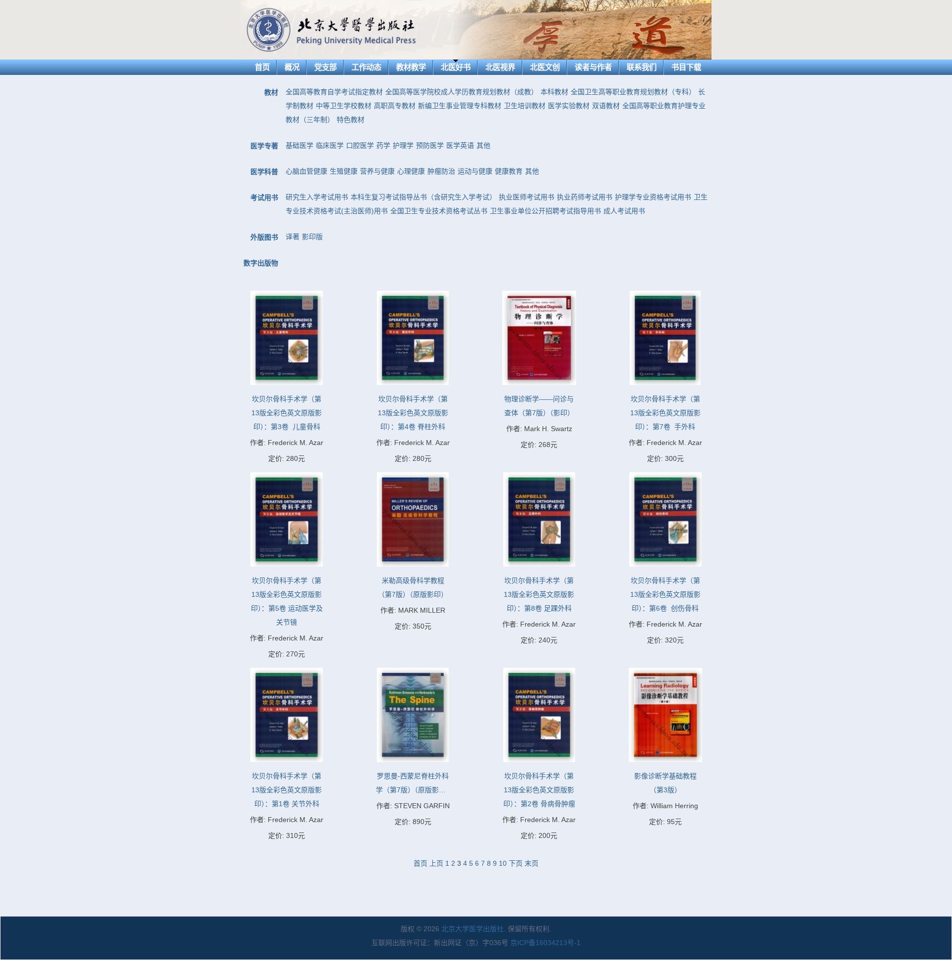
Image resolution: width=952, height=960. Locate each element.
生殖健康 (343, 171)
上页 (436, 863)
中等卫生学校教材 (343, 106)
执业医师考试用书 (526, 197)
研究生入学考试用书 (317, 197)
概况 (292, 67)
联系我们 (641, 67)
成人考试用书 (624, 211)
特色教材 (350, 120)
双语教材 (606, 106)
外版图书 (264, 237)
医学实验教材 (569, 106)
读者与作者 (593, 67)
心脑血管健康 (306, 171)
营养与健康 (377, 171)
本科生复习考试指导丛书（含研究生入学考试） (423, 197)
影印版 (312, 237)
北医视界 (500, 67)
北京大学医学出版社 (472, 929)
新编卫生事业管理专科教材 (459, 106)
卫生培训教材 (524, 106)
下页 (516, 863)
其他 (483, 145)
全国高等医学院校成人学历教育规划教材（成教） (461, 92)
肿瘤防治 (441, 171)
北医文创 (545, 67)
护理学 (403, 145)
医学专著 (264, 146)
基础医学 (299, 145)
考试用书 (264, 197)
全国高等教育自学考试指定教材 (334, 92)
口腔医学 (360, 145)
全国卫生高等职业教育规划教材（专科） (633, 92)
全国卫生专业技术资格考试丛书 (438, 211)
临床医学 (330, 145)
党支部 (325, 67)
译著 (292, 237)
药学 (383, 145)
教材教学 (411, 67)
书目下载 (686, 67)
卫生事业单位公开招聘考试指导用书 (545, 211)
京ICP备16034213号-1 (545, 943)
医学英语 (460, 145)
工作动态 (366, 67)
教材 (271, 92)
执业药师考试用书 (584, 197)
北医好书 (456, 67)
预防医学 (430, 145)
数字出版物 (260, 263)
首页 (262, 67)
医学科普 (264, 172)
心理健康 (411, 171)
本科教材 (554, 92)
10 (503, 863)
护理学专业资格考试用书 (653, 197)
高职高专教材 (395, 106)
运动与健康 (475, 171)
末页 (531, 863)
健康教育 (509, 171)
